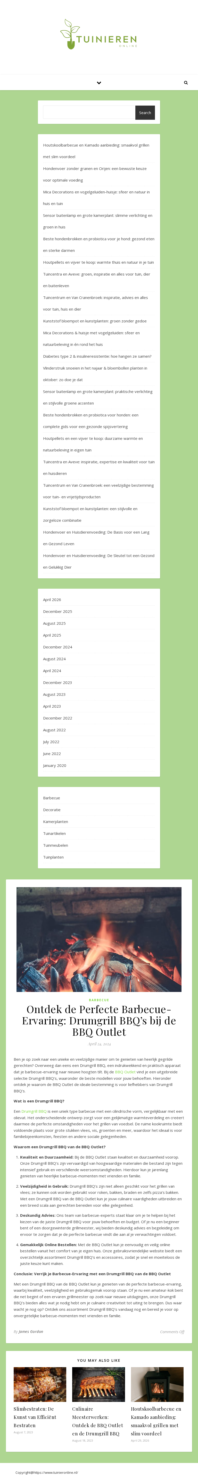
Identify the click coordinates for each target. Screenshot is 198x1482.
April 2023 (52, 706)
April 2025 (52, 635)
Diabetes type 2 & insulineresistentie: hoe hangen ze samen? (97, 356)
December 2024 (57, 646)
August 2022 (54, 729)
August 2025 (54, 623)
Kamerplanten (55, 821)
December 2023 (57, 682)
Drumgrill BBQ (34, 1111)
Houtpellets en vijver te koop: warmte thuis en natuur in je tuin (98, 262)
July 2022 (51, 741)
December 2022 (57, 718)
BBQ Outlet (125, 1071)
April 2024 (52, 670)
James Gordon (31, 1331)
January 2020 (54, 765)
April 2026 (52, 599)
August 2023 (54, 694)
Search (145, 112)
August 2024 (54, 658)
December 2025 (57, 611)
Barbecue (51, 797)
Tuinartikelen (54, 833)
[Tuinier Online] (99, 34)
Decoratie (52, 809)
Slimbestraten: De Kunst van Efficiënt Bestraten (35, 1417)
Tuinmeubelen (55, 845)
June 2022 (52, 753)
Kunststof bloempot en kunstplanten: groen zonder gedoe (95, 320)
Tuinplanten (53, 857)
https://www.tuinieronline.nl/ (56, 1472)
